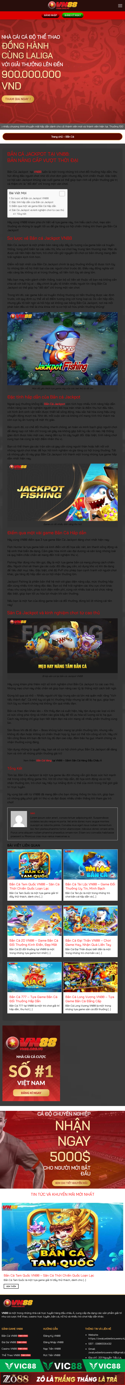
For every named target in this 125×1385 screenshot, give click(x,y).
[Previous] (7, 1241)
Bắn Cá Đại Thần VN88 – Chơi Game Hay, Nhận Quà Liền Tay (88, 942)
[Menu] (120, 5)
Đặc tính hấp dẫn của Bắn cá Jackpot (32, 202)
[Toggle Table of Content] (60, 193)
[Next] (118, 1241)
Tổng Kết (21, 213)
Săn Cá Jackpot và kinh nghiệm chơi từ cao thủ (38, 210)
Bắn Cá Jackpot (54, 404)
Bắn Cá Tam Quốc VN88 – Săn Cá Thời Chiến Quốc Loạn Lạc (34, 886)
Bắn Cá (70, 136)
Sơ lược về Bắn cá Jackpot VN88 (30, 198)
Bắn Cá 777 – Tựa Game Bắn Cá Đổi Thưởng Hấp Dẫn (33, 999)
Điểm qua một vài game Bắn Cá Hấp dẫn (34, 206)
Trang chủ (57, 136)
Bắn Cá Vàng (43, 760)
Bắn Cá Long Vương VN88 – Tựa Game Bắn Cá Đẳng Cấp (89, 999)
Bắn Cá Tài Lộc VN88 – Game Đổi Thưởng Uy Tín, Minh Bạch (90, 886)
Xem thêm (11, 1286)
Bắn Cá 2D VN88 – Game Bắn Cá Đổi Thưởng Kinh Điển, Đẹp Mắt (33, 942)
